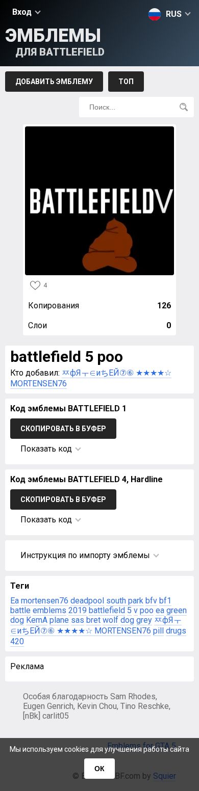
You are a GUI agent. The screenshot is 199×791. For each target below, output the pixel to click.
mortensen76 (44, 600)
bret (93, 620)
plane (59, 620)
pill (158, 631)
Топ (126, 81)
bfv (151, 600)
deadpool (87, 600)
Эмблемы (55, 41)
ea (160, 610)
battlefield (107, 610)
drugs (176, 631)
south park (124, 600)
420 (17, 641)
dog (127, 620)
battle (20, 610)
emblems (49, 610)
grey (144, 620)
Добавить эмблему (54, 81)
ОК (99, 768)
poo (147, 610)
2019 (77, 610)
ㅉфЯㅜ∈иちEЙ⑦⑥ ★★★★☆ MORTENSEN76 (96, 625)
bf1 (165, 600)
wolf (110, 620)
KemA (36, 620)
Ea (14, 600)
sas (77, 620)
